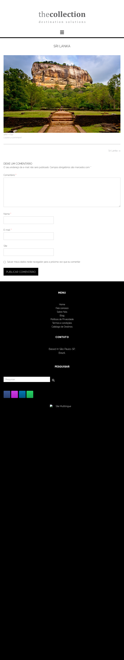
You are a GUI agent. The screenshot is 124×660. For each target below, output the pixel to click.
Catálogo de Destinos (62, 326)
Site (5, 246)
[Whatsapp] (29, 394)
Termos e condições (62, 323)
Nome (7, 214)
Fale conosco (62, 308)
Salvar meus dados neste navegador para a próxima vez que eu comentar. (44, 262)
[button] (62, 32)
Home (62, 304)
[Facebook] (7, 394)
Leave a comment (12, 137)
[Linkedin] (22, 394)
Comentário (10, 175)
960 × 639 (8, 134)
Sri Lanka (114, 150)
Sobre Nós (62, 312)
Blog (62, 315)
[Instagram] (14, 394)
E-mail (8, 230)
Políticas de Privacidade (62, 319)
